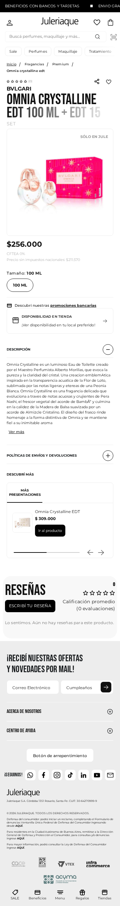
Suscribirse (106, 687)
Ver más (16, 431)
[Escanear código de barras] (113, 37)
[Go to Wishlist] (98, 24)
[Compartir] (96, 81)
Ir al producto (50, 530)
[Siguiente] (101, 552)
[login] (9, 23)
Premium (60, 64)
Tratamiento (100, 51)
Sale (13, 51)
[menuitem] (15, 895)
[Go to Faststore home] (54, 23)
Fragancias (34, 64)
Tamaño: (24, 273)
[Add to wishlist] (108, 81)
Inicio (11, 64)
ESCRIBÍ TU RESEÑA (30, 605)
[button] (20, 81)
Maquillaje (68, 51)
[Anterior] (90, 552)
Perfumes (38, 51)
